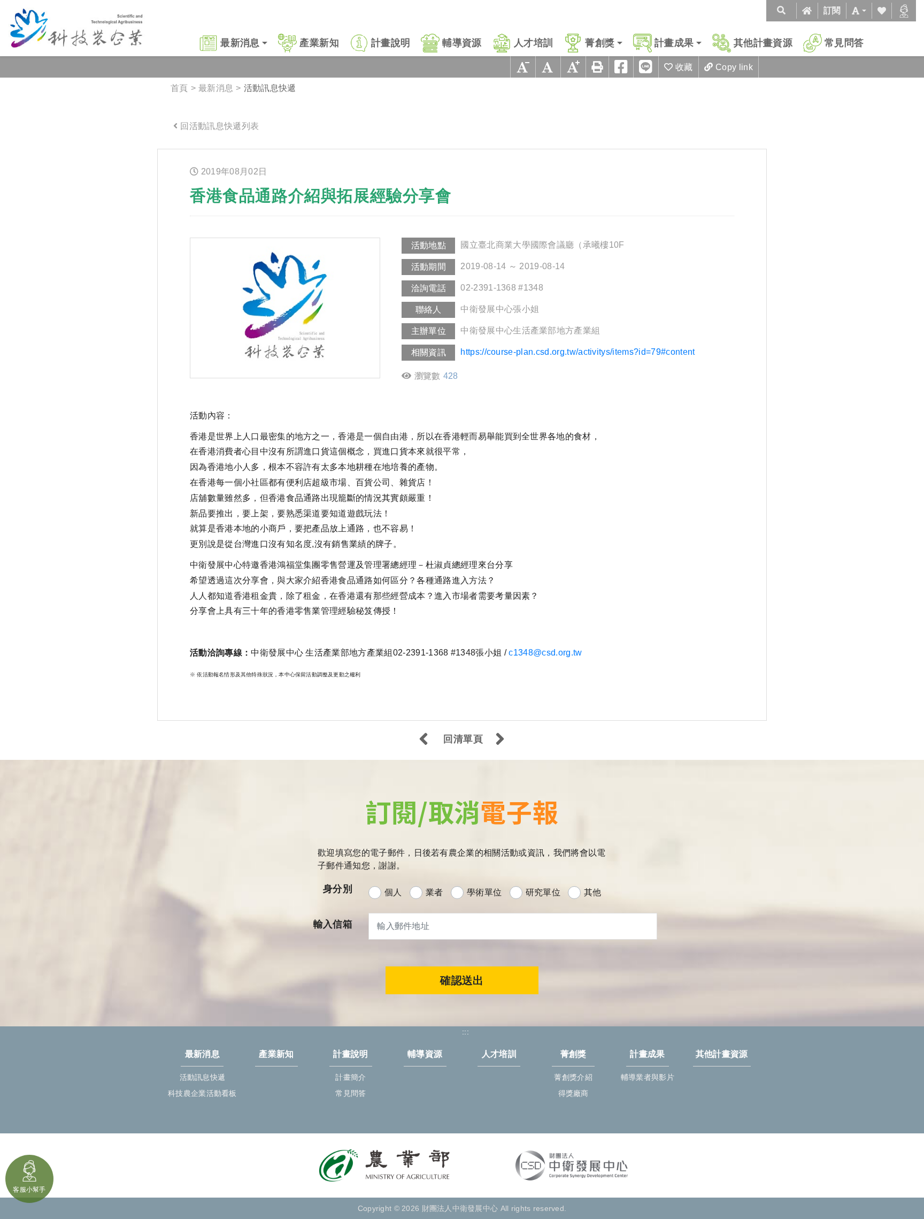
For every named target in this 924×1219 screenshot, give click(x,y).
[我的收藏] (881, 11)
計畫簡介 (350, 1077)
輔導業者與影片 (647, 1077)
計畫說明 (390, 42)
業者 (434, 892)
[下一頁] (500, 740)
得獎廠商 (573, 1093)
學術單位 (484, 892)
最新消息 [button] (239, 42)
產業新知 (318, 42)
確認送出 (462, 980)
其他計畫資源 (763, 42)
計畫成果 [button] (674, 42)
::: (168, 157)
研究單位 (543, 892)
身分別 (337, 888)
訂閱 (832, 10)
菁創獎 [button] (599, 42)
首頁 (179, 88)
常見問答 (844, 42)
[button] (858, 11)
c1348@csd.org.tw (545, 652)
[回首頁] (807, 11)
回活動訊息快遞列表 (219, 126)
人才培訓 (533, 42)
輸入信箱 (332, 923)
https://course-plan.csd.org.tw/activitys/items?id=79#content (577, 351)
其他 (593, 892)
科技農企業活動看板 (202, 1093)
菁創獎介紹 (573, 1077)
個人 (393, 892)
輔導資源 (461, 42)
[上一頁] (423, 740)
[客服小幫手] (904, 11)
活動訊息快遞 (203, 1077)
